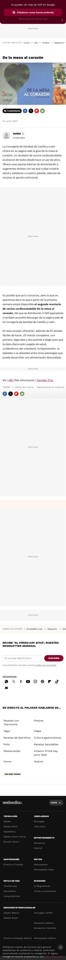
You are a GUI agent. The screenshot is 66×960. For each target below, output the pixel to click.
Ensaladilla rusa (34, 629)
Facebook (25, 111)
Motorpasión (41, 864)
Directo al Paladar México (18, 938)
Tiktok (56, 681)
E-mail (42, 111)
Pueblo (45, 42)
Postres (38, 720)
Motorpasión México (45, 938)
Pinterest (42, 681)
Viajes (37, 731)
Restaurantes (12, 751)
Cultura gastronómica (47, 737)
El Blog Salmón (42, 886)
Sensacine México (44, 923)
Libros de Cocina (24, 387)
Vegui (7, 731)
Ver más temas (12, 774)
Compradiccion (12, 896)
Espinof (38, 848)
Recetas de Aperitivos (17, 737)
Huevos (38, 761)
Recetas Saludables (46, 744)
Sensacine (39, 843)
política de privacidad (45, 665)
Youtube (28, 681)
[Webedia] (12, 805)
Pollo (7, 744)
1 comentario (13, 111)
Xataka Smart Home (14, 836)
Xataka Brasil (11, 918)
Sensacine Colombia (45, 928)
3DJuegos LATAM (43, 913)
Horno (7, 761)
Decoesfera (10, 891)
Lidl (36, 42)
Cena (26, 42)
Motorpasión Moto (44, 869)
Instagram (35, 681)
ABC (11, 380)
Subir (54, 802)
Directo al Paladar (13, 864)
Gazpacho (59, 42)
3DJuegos (39, 821)
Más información (54, 956)
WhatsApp (6, 681)
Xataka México (11, 913)
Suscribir (53, 658)
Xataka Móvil (10, 826)
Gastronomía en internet (50, 387)
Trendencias (10, 886)
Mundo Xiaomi (11, 841)
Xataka (7, 821)
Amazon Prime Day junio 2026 (46, 753)
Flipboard (36, 111)
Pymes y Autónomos (45, 891)
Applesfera (9, 831)
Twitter (31, 111)
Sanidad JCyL (45, 380)
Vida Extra (39, 826)
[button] (18, 134)
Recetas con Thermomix (11, 722)
